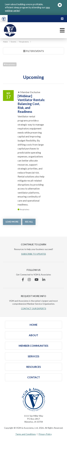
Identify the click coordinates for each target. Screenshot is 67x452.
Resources (33, 366)
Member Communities (33, 345)
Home (33, 324)
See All (29, 221)
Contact (33, 377)
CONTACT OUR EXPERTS (33, 308)
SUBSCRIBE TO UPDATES (33, 254)
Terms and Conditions (25, 434)
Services (33, 356)
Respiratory (10, 64)
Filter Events (34, 50)
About (33, 335)
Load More (12, 221)
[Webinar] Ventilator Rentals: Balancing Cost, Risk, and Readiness (31, 103)
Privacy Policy (45, 434)
